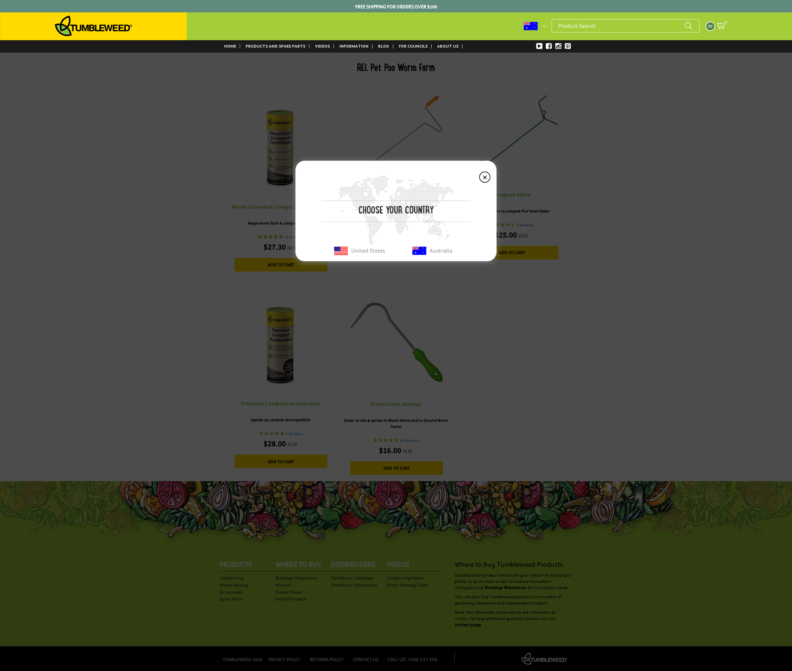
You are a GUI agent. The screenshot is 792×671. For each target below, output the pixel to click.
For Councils (413, 46)
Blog (383, 46)
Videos (322, 46)
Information (353, 46)
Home (230, 46)
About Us (447, 46)
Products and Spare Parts (275, 46)
